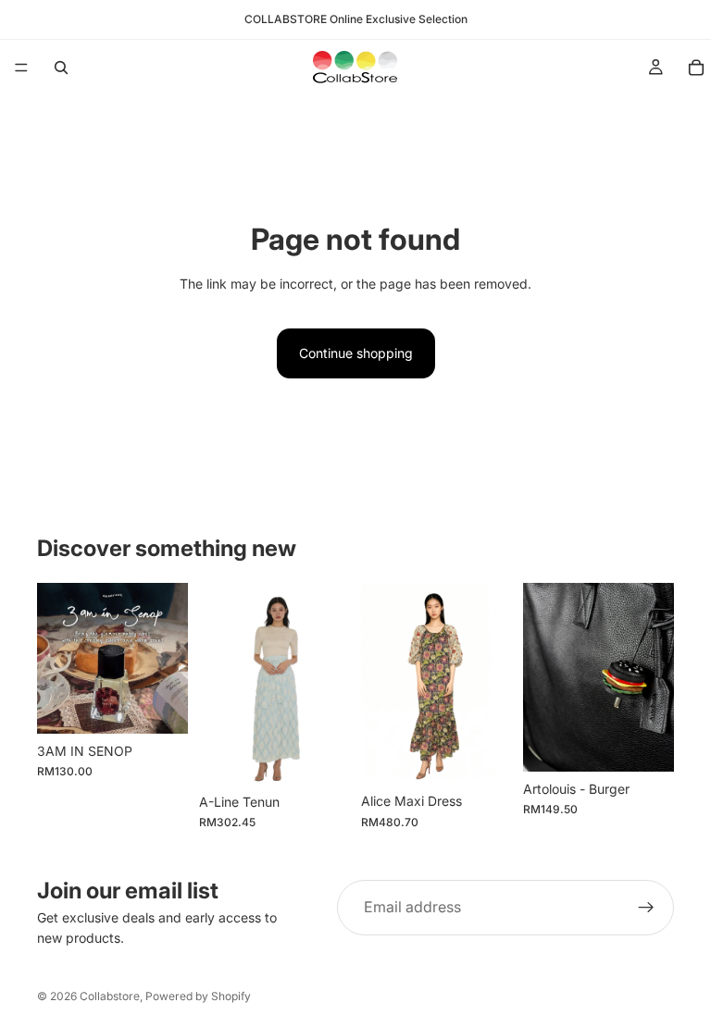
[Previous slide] (57, 657)
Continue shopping (356, 353)
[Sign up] (646, 907)
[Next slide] (167, 657)
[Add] (159, 705)
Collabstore (110, 996)
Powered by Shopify (198, 996)
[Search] (61, 67)
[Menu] (21, 67)
